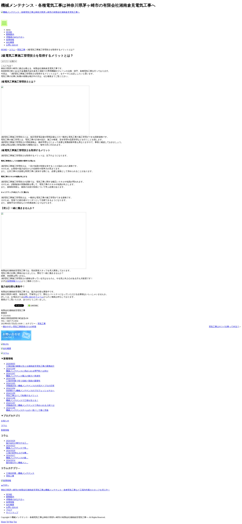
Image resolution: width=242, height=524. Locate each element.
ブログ (9, 510)
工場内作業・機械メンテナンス (20, 473)
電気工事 (21, 50)
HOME (9, 32)
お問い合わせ (12, 45)
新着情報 (5, 430)
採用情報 (10, 40)
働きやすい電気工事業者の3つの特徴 (19, 327)
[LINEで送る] (33, 305)
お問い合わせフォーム (33, 297)
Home (3, 522)
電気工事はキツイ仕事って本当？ (224, 327)
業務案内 (10, 34)
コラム (12, 50)
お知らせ (5, 421)
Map (11, 522)
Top (15, 522)
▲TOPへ (5, 485)
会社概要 (10, 42)
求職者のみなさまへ (15, 37)
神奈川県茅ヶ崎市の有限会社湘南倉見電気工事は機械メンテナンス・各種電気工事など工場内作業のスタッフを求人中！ (55, 490)
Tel (7, 522)
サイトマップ (12, 513)
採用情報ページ (14, 281)
